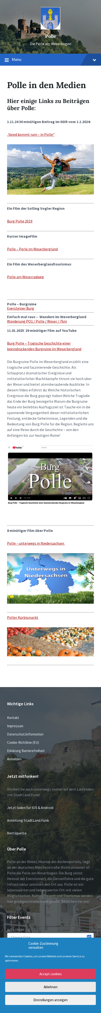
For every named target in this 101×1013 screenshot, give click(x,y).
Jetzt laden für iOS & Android (30, 807)
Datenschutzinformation (25, 734)
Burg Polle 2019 (19, 221)
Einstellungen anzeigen (50, 1000)
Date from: (16, 930)
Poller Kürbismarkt (22, 617)
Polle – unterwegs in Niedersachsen (36, 543)
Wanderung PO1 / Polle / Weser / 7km (37, 321)
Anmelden (14, 759)
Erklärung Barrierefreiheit (26, 750)
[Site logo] (50, 28)
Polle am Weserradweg (25, 276)
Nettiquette (17, 833)
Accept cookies (50, 974)
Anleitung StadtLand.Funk (28, 820)
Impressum (15, 726)
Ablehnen (51, 987)
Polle (50, 36)
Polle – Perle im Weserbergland (32, 249)
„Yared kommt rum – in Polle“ (30, 134)
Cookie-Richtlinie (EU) (23, 742)
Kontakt (13, 717)
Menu (16, 59)
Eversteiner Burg (20, 308)
